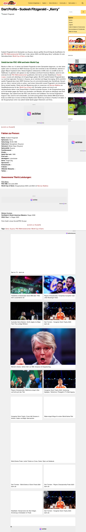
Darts (7, 229)
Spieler (44, 3)
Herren (70, 20)
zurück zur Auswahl (8, 127)
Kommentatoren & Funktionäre (77, 29)
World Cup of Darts (19, 56)
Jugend (71, 24)
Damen (71, 22)
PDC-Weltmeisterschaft (11, 54)
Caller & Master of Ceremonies (77, 27)
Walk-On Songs (73, 31)
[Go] (83, 12)
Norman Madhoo (55, 85)
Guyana (12, 229)
